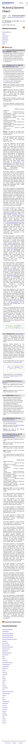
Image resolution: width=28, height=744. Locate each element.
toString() (4, 722)
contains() (4, 685)
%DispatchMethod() (6, 32)
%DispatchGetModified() (7, 635)
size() (3, 716)
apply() (3, 682)
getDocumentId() (6, 693)
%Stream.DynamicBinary (18, 215)
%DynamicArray (17, 162)
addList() (4, 680)
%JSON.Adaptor (7, 316)
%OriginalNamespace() (7, 662)
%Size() (3, 670)
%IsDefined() (5, 37)
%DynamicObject (7, 163)
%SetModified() (5, 666)
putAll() (4, 699)
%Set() (3, 43)
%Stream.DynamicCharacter (10, 213)
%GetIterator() (5, 36)
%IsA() (3, 656)
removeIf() (4, 709)
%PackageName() (6, 664)
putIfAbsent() (5, 703)
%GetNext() (19, 374)
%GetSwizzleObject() (6, 652)
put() (3, 697)
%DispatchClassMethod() (7, 633)
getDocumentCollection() (7, 691)
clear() (3, 683)
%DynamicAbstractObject (8, 419)
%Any (3, 66)
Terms (9, 742)
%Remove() (4, 41)
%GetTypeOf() (11, 82)
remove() (4, 705)
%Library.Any (5, 435)
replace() (4, 713)
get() (3, 689)
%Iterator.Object (20, 334)
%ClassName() (5, 631)
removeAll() (5, 707)
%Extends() (4, 641)
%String (4, 51)
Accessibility (20, 742)
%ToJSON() (4, 672)
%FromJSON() (5, 643)
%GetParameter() (6, 648)
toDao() (4, 718)
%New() (4, 658)
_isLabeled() (5, 674)
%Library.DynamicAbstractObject (15, 17)
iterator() (4, 695)
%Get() (3, 34)
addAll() (4, 678)
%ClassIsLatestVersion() (7, 629)
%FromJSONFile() (6, 645)
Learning (21, 2)
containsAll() (5, 687)
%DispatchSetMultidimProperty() (9, 639)
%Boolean (4, 382)
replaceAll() (4, 715)
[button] (3, 47)
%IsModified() (5, 39)
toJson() (4, 720)
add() (3, 676)
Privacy (6, 742)
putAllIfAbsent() (5, 701)
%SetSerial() (5, 668)
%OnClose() (4, 660)
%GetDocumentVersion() (7, 647)
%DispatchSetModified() (7, 637)
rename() (4, 711)
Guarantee (14, 742)
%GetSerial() (5, 650)
